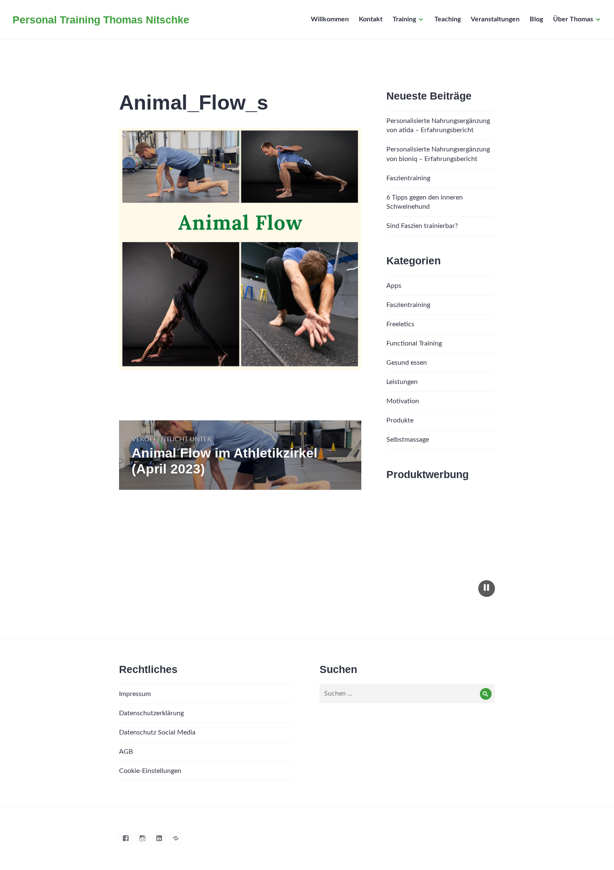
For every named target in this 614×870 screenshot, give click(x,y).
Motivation (402, 401)
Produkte (400, 420)
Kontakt (371, 19)
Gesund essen (406, 362)
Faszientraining (408, 178)
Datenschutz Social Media (157, 732)
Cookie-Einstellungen (150, 771)
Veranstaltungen (495, 19)
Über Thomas (573, 19)
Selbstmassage (407, 439)
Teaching (447, 19)
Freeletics (400, 324)
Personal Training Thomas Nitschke (101, 20)
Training (404, 19)
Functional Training (414, 343)
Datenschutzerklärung (151, 713)
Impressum (135, 694)
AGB (126, 751)
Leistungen (402, 382)
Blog (536, 19)
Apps (393, 285)
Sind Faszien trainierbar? (422, 226)
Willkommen (330, 19)
